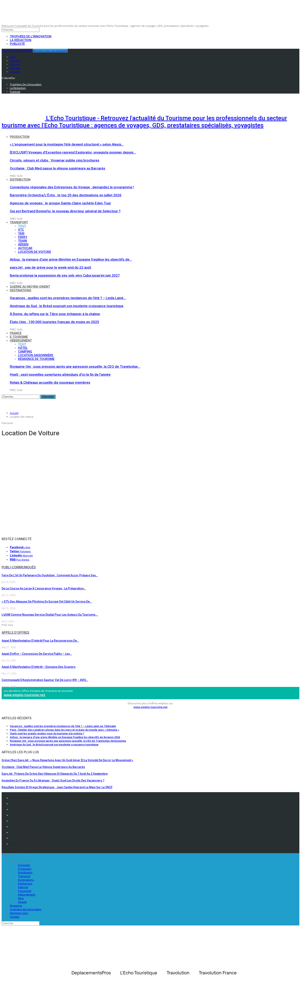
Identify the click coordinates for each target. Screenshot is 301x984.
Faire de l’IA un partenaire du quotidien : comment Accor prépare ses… (50, 575)
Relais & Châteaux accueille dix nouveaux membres (50, 382)
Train (22, 241)
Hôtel (23, 348)
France (16, 333)
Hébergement (21, 340)
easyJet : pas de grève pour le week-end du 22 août (50, 267)
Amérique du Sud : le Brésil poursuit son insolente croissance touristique (66, 306)
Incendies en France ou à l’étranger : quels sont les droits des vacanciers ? (53, 780)
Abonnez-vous (19, 913)
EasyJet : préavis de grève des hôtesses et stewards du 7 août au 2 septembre (55, 773)
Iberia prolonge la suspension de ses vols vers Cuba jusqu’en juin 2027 (65, 275)
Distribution (20, 179)
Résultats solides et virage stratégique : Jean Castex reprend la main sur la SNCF (57, 787)
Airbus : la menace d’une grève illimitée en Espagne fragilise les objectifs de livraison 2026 (65, 737)
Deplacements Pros (23, 832)
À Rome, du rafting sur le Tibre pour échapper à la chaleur (55, 314)
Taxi (21, 233)
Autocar (25, 248)
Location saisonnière (35, 355)
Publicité (17, 44)
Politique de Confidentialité (28, 803)
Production (19, 137)
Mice (21, 898)
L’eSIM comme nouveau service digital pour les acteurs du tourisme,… (50, 614)
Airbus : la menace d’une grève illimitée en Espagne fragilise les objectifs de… (71, 259)
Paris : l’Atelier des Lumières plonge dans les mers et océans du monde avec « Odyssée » (64, 729)
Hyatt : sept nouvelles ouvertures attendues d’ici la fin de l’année (60, 374)
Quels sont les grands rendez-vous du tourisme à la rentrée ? (47, 733)
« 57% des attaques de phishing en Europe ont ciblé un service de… (47, 601)
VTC (21, 230)
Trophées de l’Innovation (30, 36)
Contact (14, 916)
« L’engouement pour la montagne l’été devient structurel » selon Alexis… (67, 144)
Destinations (20, 290)
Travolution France (22, 838)
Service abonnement (24, 820)
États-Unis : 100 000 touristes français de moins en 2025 (54, 322)
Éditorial (23, 887)
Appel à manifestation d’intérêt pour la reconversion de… (40, 640)
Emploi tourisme (21, 843)
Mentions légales (22, 798)
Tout (22, 226)
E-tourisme (19, 337)
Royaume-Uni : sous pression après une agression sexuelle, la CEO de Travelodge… (75, 366)
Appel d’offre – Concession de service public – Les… (37, 653)
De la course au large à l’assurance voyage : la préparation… (44, 588)
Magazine (16, 905)
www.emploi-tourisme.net (24, 695)
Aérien (23, 244)
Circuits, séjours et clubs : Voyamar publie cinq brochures (54, 160)
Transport (19, 222)
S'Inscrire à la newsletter (17, 50)
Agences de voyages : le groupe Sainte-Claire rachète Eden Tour (60, 203)
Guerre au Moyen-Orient (30, 286)
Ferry (22, 237)
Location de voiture (34, 252)
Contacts (16, 809)
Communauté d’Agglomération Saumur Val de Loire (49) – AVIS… (45, 680)
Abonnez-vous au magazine (50, 50)
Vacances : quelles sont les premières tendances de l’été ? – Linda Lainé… (68, 298)
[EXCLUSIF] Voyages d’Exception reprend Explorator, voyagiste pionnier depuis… (73, 152)
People (22, 902)
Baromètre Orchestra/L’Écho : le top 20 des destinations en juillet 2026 (65, 195)
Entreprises (25, 883)
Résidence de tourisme (36, 359)
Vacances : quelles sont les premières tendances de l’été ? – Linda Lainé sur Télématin (63, 726)
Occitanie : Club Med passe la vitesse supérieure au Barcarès (57, 168)
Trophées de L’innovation (25, 909)
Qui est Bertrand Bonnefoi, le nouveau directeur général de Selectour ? (65, 211)
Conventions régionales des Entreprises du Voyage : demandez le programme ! (72, 187)
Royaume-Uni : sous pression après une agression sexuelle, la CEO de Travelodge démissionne (68, 740)
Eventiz (14, 826)
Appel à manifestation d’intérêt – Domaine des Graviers (39, 666)
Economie (24, 865)
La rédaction (20, 40)
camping (25, 351)
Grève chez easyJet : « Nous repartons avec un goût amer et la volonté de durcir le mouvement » (67, 760)
